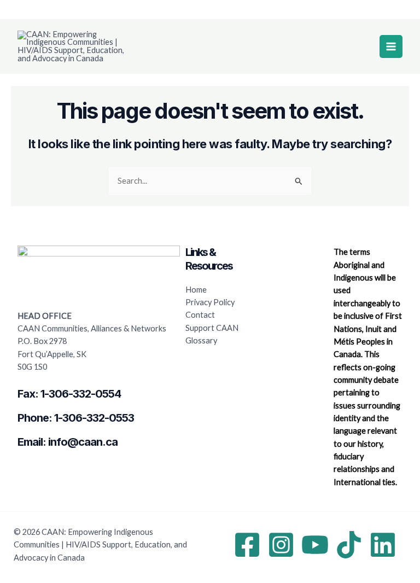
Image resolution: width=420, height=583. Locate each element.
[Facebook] (247, 544)
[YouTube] (315, 544)
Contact (200, 314)
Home (196, 289)
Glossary (201, 340)
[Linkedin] (382, 544)
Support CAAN (211, 328)
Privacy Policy (210, 302)
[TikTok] (349, 544)
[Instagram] (281, 544)
